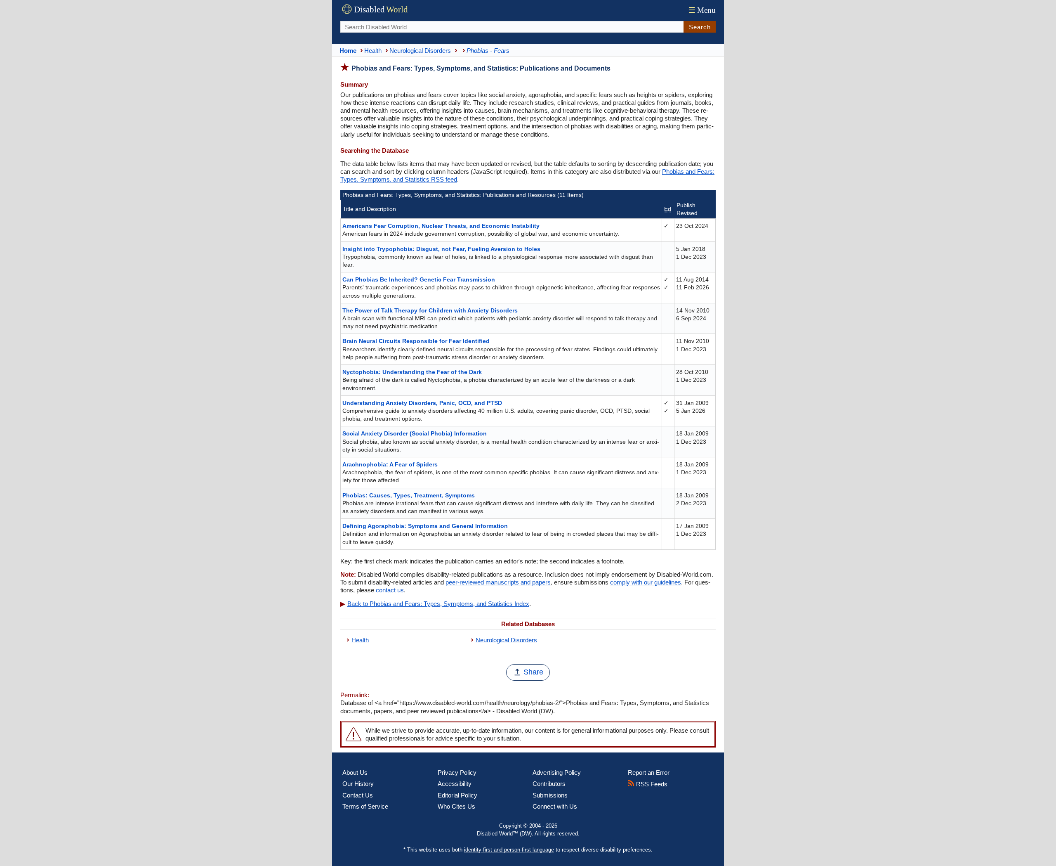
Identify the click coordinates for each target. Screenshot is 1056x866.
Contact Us (357, 795)
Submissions (550, 795)
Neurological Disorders (506, 640)
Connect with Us (555, 806)
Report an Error (648, 772)
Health (360, 640)
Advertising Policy (557, 772)
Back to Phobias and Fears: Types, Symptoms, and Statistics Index (438, 603)
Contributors (549, 783)
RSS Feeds (650, 784)
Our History (358, 783)
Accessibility (454, 783)
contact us (390, 590)
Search (700, 27)
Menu (702, 10)
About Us (355, 772)
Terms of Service (365, 806)
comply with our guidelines (645, 582)
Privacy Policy (457, 772)
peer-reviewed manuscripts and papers (498, 582)
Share (533, 672)
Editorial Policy (457, 795)
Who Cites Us (456, 806)
